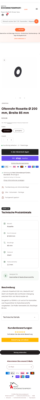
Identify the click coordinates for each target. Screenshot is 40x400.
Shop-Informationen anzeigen (14, 180)
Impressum (32, 397)
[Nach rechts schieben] (24, 98)
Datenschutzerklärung (23, 395)
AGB (33, 395)
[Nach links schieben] (15, 98)
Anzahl (4, 136)
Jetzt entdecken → (20, 38)
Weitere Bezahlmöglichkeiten (20, 163)
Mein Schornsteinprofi (22, 394)
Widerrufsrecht (9, 395)
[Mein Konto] (2, 15)
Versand (9, 122)
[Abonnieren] (31, 366)
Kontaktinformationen (20, 397)
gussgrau (18, 130)
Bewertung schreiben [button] (20, 340)
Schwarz (7, 130)
